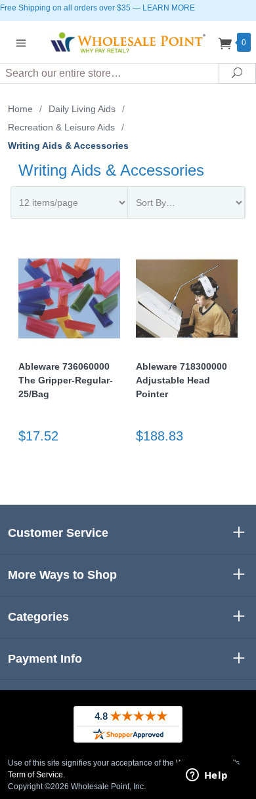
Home (20, 109)
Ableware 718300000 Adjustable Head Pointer (181, 380)
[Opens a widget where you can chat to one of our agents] (207, 776)
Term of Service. (36, 774)
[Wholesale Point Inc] (128, 41)
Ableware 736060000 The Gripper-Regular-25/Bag (65, 380)
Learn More (168, 7)
